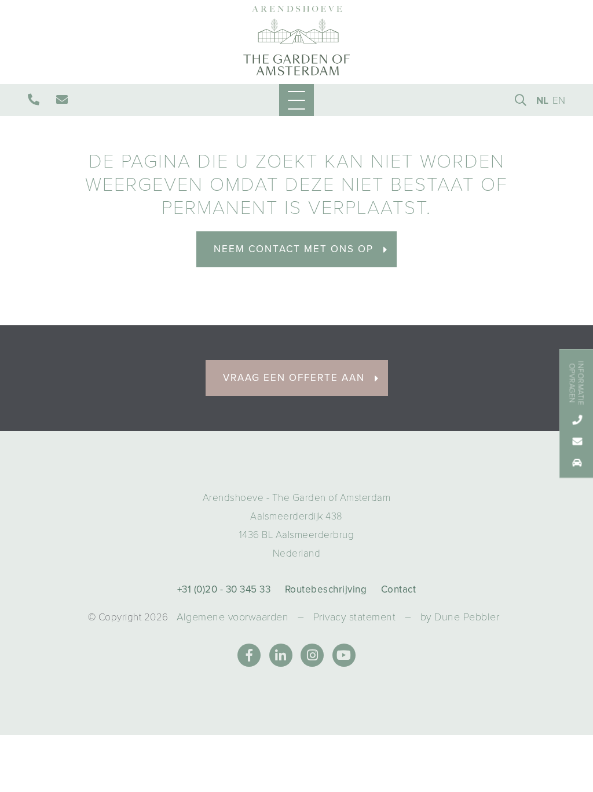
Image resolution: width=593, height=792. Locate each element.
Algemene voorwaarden (232, 617)
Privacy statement (354, 617)
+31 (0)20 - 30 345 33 (224, 589)
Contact (398, 589)
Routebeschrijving (326, 589)
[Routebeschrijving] (577, 462)
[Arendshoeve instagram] (312, 655)
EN (559, 101)
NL (542, 101)
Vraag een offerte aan (294, 378)
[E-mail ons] (63, 99)
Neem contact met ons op (294, 249)
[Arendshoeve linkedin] (280, 655)
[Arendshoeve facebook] (249, 655)
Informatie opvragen (576, 383)
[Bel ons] (34, 99)
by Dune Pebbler (460, 617)
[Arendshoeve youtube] (344, 655)
